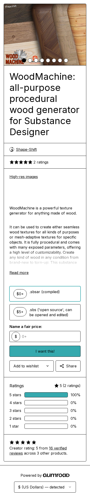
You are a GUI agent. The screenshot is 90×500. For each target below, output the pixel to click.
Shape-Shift (26, 149)
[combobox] (31, 366)
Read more (19, 272)
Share (71, 366)
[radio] (45, 293)
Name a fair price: (25, 326)
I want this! (45, 351)
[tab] (24, 60)
